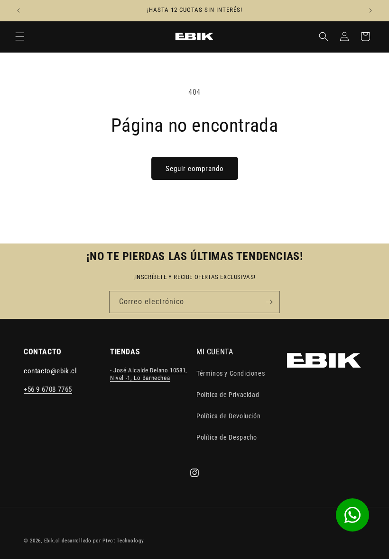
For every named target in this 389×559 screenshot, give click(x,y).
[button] (19, 36)
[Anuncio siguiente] (370, 10)
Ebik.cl (52, 541)
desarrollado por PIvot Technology (103, 541)
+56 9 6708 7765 (48, 389)
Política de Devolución (228, 416)
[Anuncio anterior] (18, 10)
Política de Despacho (226, 437)
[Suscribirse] (269, 302)
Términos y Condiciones (230, 373)
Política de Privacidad (227, 394)
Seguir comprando (195, 168)
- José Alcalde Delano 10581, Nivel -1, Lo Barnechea (148, 374)
